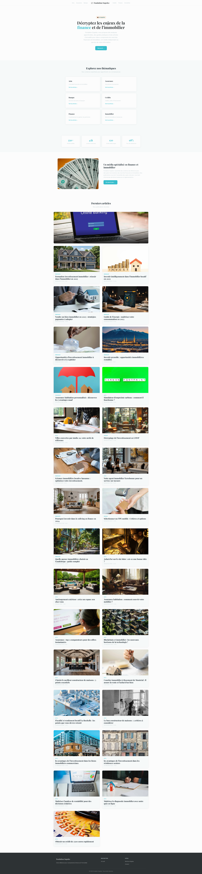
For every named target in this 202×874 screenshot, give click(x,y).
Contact (127, 864)
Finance (120, 3)
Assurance (79, 3)
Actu (73, 3)
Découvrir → (101, 48)
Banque (86, 3)
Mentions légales (129, 861)
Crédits (114, 3)
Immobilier (127, 3)
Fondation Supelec (100, 3)
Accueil (103, 861)
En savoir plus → (110, 182)
